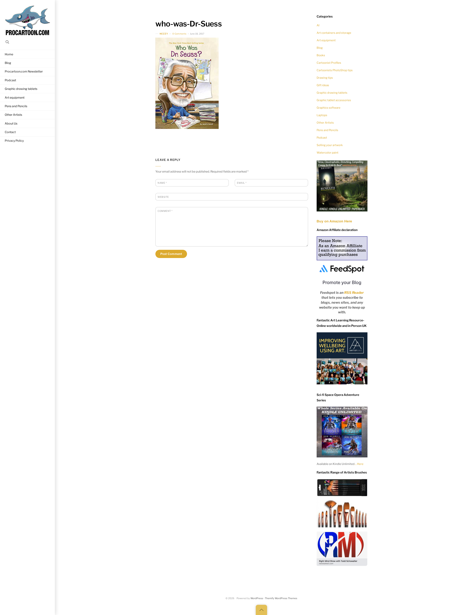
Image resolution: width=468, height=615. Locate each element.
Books (321, 55)
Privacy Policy (14, 140)
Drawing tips (325, 77)
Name (162, 183)
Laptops (322, 115)
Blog (8, 63)
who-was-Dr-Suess (188, 23)
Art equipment (14, 97)
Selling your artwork (330, 145)
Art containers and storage (334, 33)
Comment (165, 211)
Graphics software (328, 107)
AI (318, 25)
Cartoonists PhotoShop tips (335, 70)
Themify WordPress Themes (281, 598)
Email (242, 183)
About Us (11, 123)
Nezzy (164, 33)
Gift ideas (323, 85)
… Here (358, 464)
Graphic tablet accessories (334, 100)
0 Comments (179, 33)
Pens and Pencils (16, 106)
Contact (10, 132)
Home (9, 54)
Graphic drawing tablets (21, 89)
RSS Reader (354, 293)
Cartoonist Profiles (329, 62)
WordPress (256, 598)
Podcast (10, 80)
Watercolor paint (327, 152)
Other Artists (13, 114)
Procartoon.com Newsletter (24, 71)
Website (163, 197)
